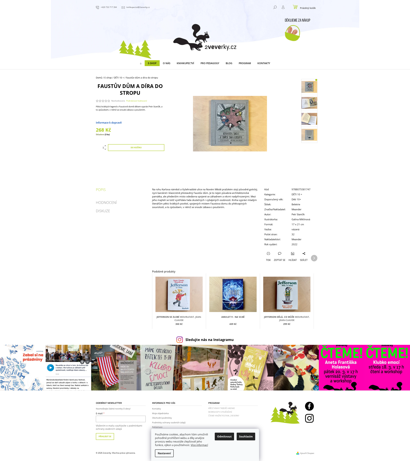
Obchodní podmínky (162, 417)
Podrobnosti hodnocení (136, 101)
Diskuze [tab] (103, 211)
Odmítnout (224, 436)
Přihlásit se (105, 436)
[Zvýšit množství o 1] (105, 146)
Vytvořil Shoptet (307, 453)
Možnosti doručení (133, 122)
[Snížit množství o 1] (105, 149)
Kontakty (156, 408)
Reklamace (157, 427)
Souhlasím (246, 436)
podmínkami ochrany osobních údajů (119, 427)
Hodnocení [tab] (106, 202)
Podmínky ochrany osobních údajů (169, 422)
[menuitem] (141, 63)
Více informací (199, 445)
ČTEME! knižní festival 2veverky (223, 416)
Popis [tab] (101, 189)
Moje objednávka (160, 413)
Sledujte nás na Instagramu (209, 339)
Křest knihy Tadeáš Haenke (221, 408)
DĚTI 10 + (297, 194)
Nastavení (164, 453)
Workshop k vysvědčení (220, 412)
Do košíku (136, 147)
